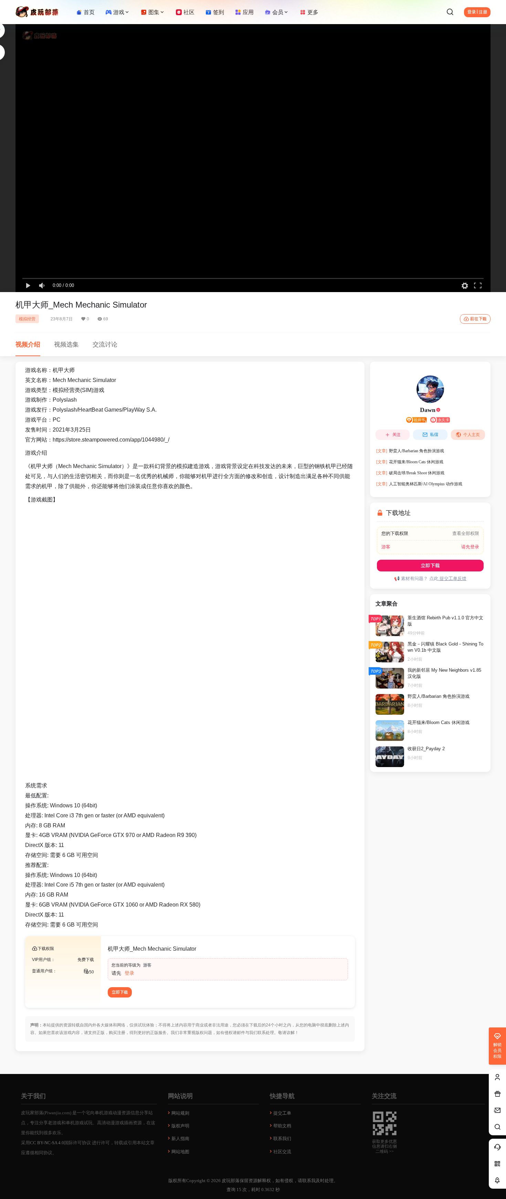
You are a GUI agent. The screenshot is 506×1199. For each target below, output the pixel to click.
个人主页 (471, 435)
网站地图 (180, 1151)
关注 (396, 434)
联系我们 (282, 1138)
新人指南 (180, 1138)
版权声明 (180, 1126)
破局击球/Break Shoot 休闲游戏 (410, 473)
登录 (129, 973)
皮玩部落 (230, 1180)
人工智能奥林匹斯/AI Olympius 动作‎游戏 (419, 484)
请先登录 (470, 547)
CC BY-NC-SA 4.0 (47, 1142)
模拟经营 (27, 319)
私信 (434, 434)
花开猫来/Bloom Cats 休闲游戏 (409, 462)
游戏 (118, 12)
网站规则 (180, 1113)
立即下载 (120, 992)
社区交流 (282, 1151)
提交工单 (282, 1113)
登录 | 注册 (477, 12)
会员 (277, 12)
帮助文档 (282, 1126)
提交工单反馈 (452, 578)
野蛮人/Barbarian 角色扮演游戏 (410, 451)
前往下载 (478, 319)
